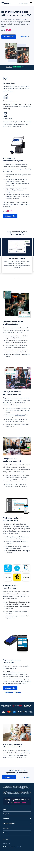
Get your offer (8, 37)
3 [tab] (19, 278)
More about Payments (13, 692)
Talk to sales (24, 37)
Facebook (5, 847)
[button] (31, 3)
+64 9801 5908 (20, 802)
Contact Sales (23, 3)
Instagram (12, 847)
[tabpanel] (17, 255)
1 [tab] (14, 278)
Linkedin (19, 847)
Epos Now (5, 3)
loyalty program (20, 415)
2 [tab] (17, 278)
